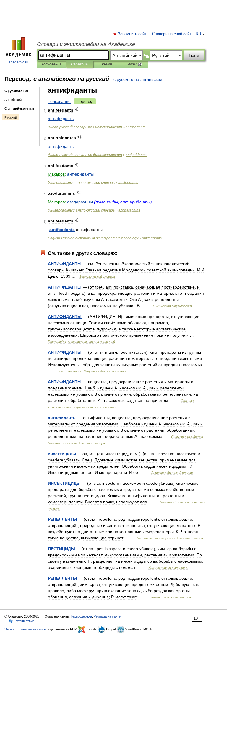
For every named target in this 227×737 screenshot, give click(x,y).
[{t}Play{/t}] (76, 109)
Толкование (59, 101)
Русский (10, 117)
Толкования (51, 64)
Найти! (193, 55)
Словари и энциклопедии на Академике (86, 44)
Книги (107, 64)
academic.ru (18, 62)
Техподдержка (81, 616)
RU (198, 34)
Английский (13, 99)
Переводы (79, 64)
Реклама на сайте (107, 616)
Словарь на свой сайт (171, 34)
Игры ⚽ (134, 64)
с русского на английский (138, 79)
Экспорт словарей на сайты (25, 629)
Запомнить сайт (132, 34)
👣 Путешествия (21, 621)
